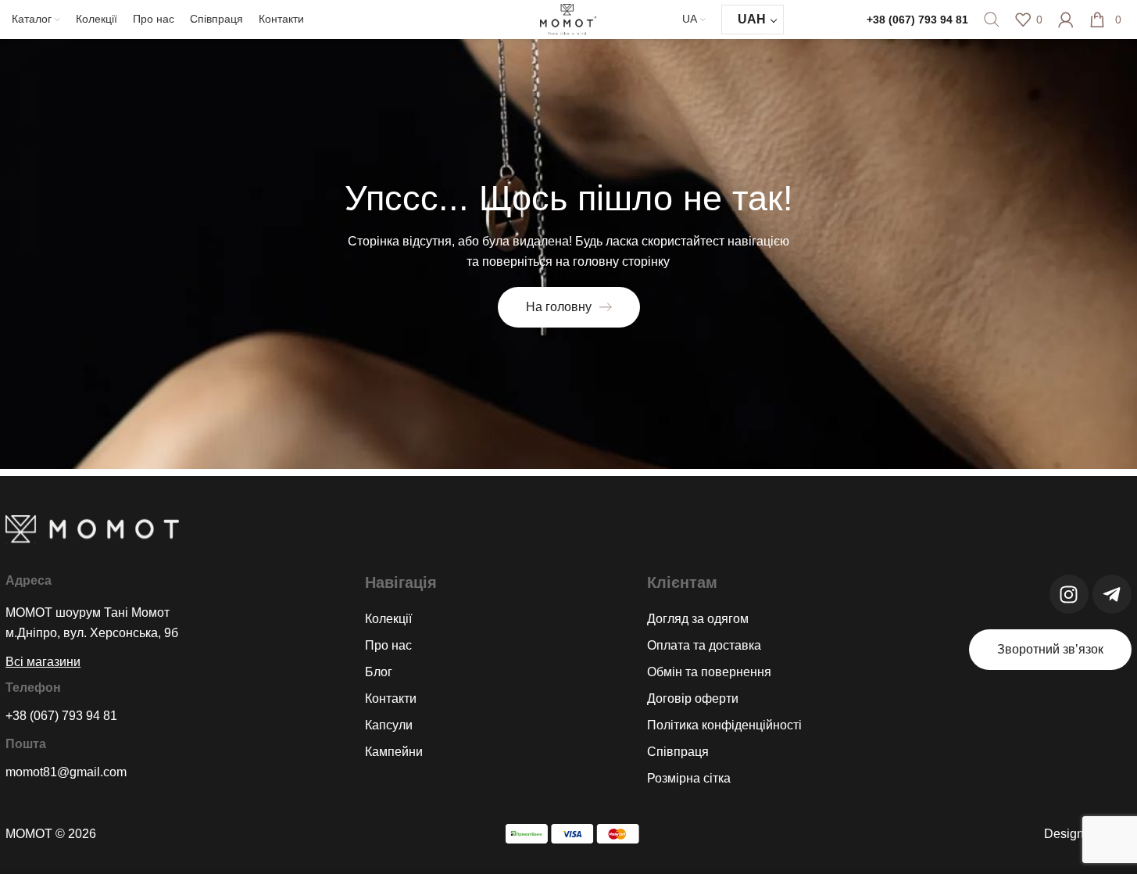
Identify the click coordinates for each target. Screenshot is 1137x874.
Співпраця (678, 751)
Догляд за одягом (698, 618)
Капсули (389, 725)
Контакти (391, 698)
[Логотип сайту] (569, 18)
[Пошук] (991, 19)
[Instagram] (1069, 594)
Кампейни (394, 751)
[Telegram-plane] (1112, 594)
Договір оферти (692, 698)
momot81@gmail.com (66, 772)
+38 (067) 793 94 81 (917, 19)
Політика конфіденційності (724, 725)
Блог (378, 672)
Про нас (388, 645)
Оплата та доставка (704, 645)
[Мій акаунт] (1066, 19)
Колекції (388, 618)
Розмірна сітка (689, 778)
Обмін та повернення (709, 672)
